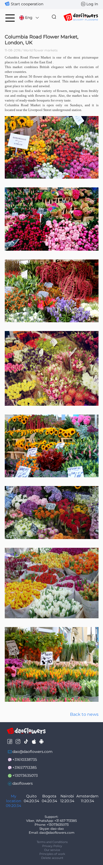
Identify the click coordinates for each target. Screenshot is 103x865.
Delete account (52, 858)
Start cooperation (27, 4)
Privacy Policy (52, 846)
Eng (29, 17)
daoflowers (22, 783)
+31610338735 (24, 759)
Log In (92, 4)
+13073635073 (25, 775)
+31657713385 (24, 767)
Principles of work (52, 854)
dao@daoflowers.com (32, 751)
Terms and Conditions (52, 842)
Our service (52, 850)
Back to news (84, 714)
